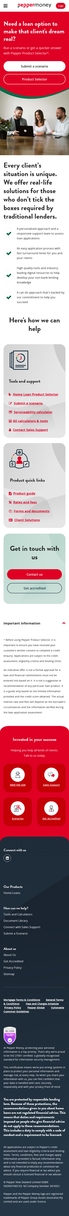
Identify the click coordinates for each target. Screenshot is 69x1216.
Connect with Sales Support (22, 927)
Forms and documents (31, 511)
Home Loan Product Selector (35, 394)
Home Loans (12, 893)
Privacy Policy (13, 967)
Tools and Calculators (18, 914)
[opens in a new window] (7, 858)
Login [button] (60, 6)
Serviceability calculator (33, 412)
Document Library (16, 920)
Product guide (24, 493)
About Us (10, 955)
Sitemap (9, 974)
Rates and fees (25, 502)
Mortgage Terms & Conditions (22, 999)
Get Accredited (13, 961)
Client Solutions (27, 520)
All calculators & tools (30, 421)
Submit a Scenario (16, 933)
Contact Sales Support (30, 430)
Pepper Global (36, 1007)
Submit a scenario (28, 403)
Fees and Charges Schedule (42, 1003)
